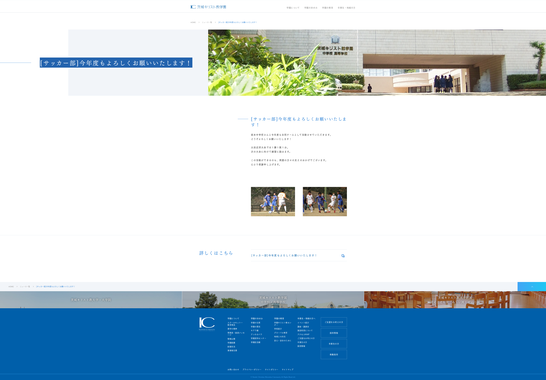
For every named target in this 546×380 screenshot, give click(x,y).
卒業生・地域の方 (346, 8)
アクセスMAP (303, 334)
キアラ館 (254, 330)
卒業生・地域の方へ (306, 318)
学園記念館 (255, 342)
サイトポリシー (271, 369)
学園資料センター (258, 338)
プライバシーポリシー (251, 369)
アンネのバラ (256, 334)
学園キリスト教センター (282, 323)
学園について (293, 8)
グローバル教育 (281, 333)
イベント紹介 (303, 322)
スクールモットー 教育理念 (236, 323)
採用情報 (301, 346)
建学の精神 (232, 329)
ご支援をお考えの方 (306, 338)
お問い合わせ (233, 369)
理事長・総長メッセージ (236, 334)
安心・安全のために (282, 340)
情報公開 (231, 339)
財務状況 (231, 346)
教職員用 (334, 354)
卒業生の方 (302, 342)
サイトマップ (287, 369)
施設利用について (305, 330)
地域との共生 (280, 336)
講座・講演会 (303, 326)
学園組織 (231, 343)
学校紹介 (278, 329)
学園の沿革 (255, 322)
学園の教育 (327, 8)
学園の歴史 (255, 326)
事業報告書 (232, 350)
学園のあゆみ (311, 8)
